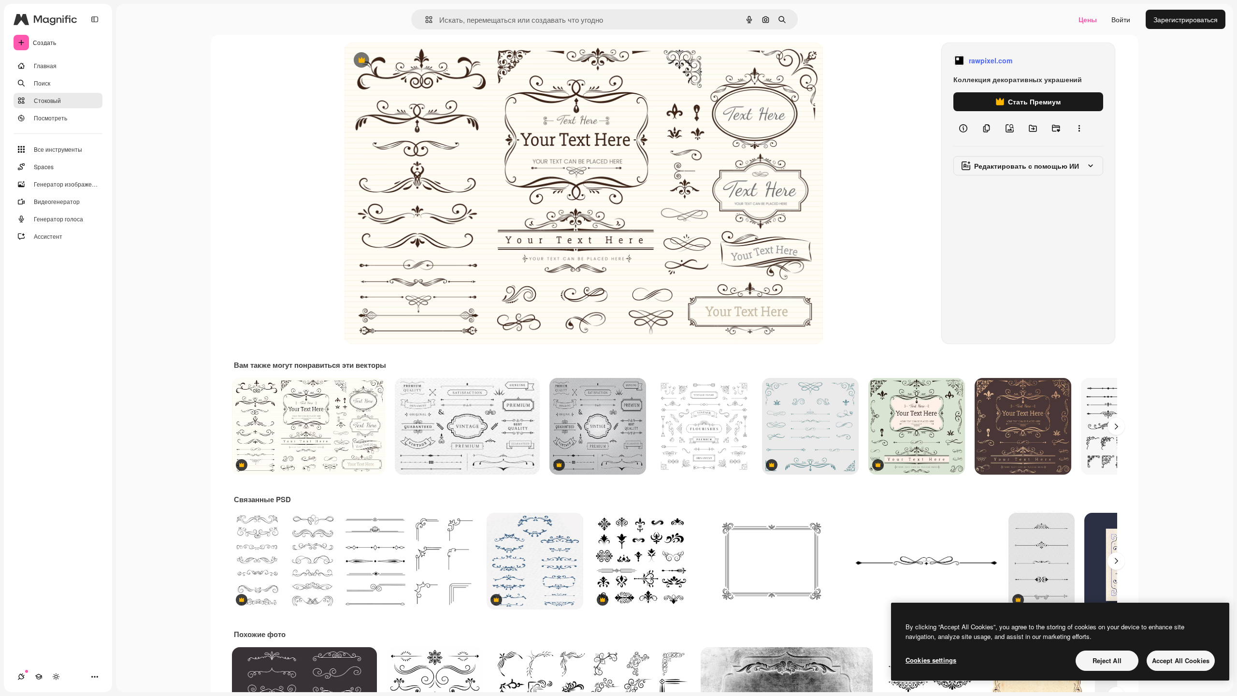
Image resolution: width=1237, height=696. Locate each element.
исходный (408, 61)
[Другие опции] (1079, 128)
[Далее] (1116, 426)
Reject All (1107, 660)
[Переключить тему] (56, 676)
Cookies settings (931, 660)
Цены (1088, 19)
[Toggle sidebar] (94, 19)
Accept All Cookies (1180, 660)
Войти (1120, 19)
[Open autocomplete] (425, 19)
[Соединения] (21, 676)
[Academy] (38, 676)
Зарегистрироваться (1185, 19)
